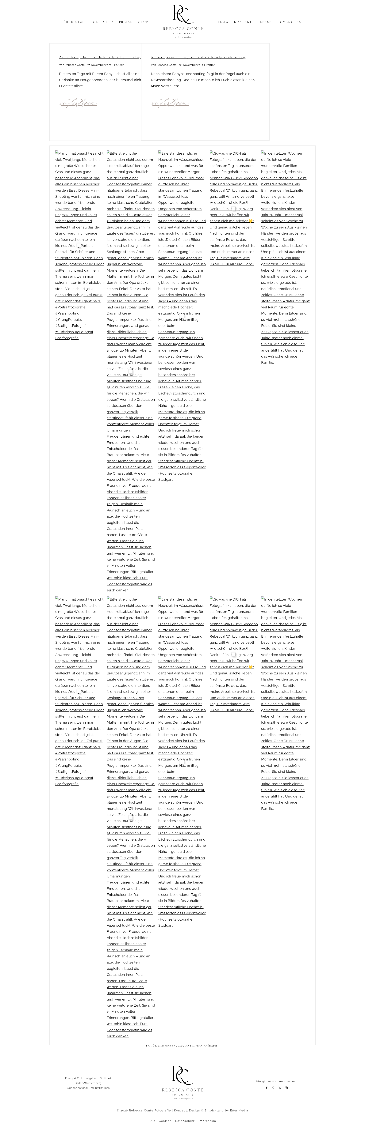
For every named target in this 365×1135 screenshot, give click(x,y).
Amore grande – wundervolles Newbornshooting (198, 57)
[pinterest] (273, 1088)
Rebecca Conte (75, 64)
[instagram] (286, 1088)
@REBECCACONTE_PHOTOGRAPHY (192, 1045)
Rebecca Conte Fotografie (150, 1110)
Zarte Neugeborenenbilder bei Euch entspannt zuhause (113, 57)
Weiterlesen (79, 102)
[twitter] (280, 1088)
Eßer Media (239, 1110)
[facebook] (266, 1088)
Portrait (119, 64)
